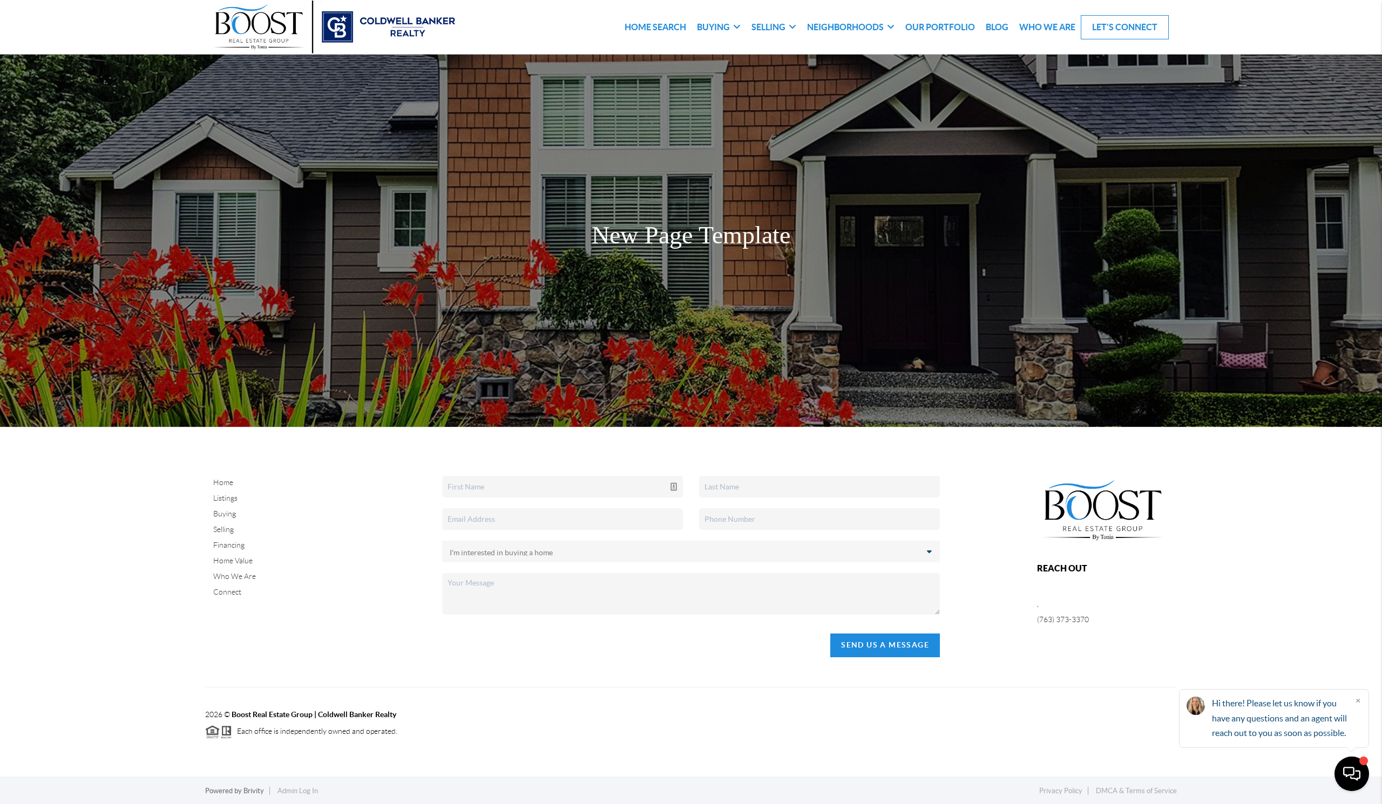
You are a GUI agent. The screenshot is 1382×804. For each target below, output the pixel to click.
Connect (227, 592)
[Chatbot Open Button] (1351, 774)
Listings (225, 498)
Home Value (233, 560)
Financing (229, 545)
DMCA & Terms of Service (1136, 791)
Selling (223, 529)
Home (223, 482)
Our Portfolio (940, 27)
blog (997, 27)
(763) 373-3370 (1063, 619)
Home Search (655, 27)
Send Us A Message (885, 645)
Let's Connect (1124, 27)
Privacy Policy (1060, 791)
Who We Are (1047, 27)
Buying (224, 513)
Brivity (253, 791)
